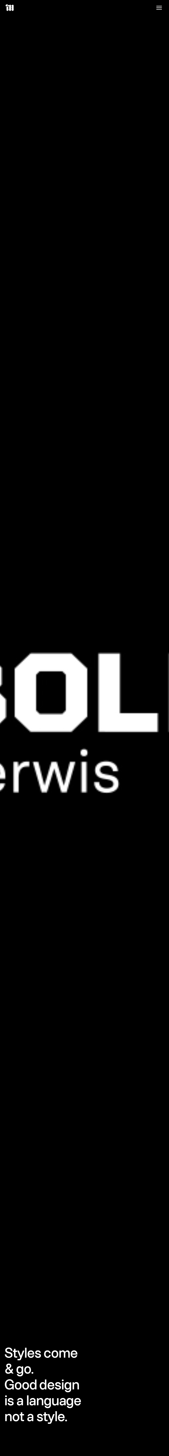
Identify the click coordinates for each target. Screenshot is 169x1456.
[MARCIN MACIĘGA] (9, 8)
